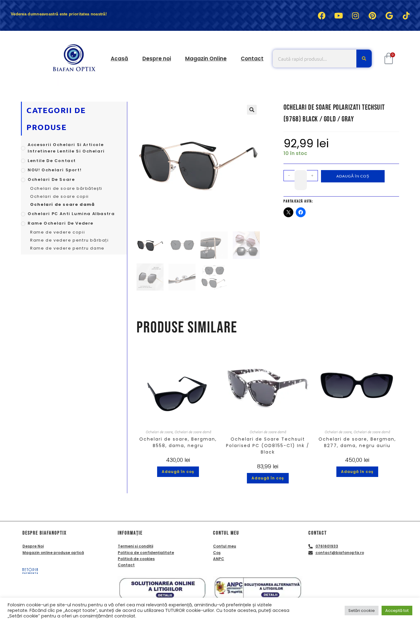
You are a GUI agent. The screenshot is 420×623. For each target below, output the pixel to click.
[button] (252, 110)
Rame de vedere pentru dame (67, 248)
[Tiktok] (406, 15)
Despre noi (156, 58)
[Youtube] (338, 15)
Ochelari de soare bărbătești (66, 188)
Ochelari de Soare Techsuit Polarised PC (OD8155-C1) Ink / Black (267, 445)
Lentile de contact (52, 161)
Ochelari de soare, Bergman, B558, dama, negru (178, 442)
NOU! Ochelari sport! (54, 170)
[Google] (389, 15)
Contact (252, 58)
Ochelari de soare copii (59, 196)
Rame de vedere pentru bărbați (69, 240)
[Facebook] (321, 15)
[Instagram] (355, 15)
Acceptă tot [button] (397, 610)
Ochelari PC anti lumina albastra (71, 214)
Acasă (119, 58)
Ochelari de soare (158, 431)
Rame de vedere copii (57, 232)
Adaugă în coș (352, 176)
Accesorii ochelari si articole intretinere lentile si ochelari (66, 148)
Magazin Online (206, 58)
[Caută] (364, 58)
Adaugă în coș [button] (178, 471)
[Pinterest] (372, 15)
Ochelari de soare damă (192, 431)
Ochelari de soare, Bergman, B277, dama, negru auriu (357, 442)
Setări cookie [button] (361, 610)
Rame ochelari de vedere (60, 223)
